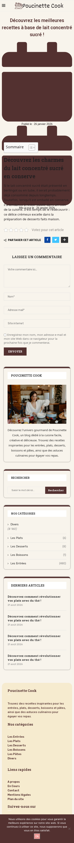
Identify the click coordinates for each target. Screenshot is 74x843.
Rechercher (56, 490)
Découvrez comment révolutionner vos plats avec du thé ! (34, 598)
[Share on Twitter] (55, 240)
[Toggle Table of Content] (30, 147)
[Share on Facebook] (47, 240)
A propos (14, 782)
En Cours (14, 786)
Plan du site (16, 799)
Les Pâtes (14, 754)
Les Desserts (38, 546)
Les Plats (38, 538)
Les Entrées (38, 563)
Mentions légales (19, 795)
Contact (13, 790)
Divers (14, 524)
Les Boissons (38, 555)
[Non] (69, 829)
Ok (37, 836)
